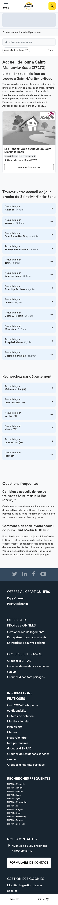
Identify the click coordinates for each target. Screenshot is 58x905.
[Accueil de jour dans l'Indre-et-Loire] (21, 32)
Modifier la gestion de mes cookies (25, 888)
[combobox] (32, 42)
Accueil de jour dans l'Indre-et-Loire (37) (23, 106)
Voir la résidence (27, 167)
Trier (12, 899)
